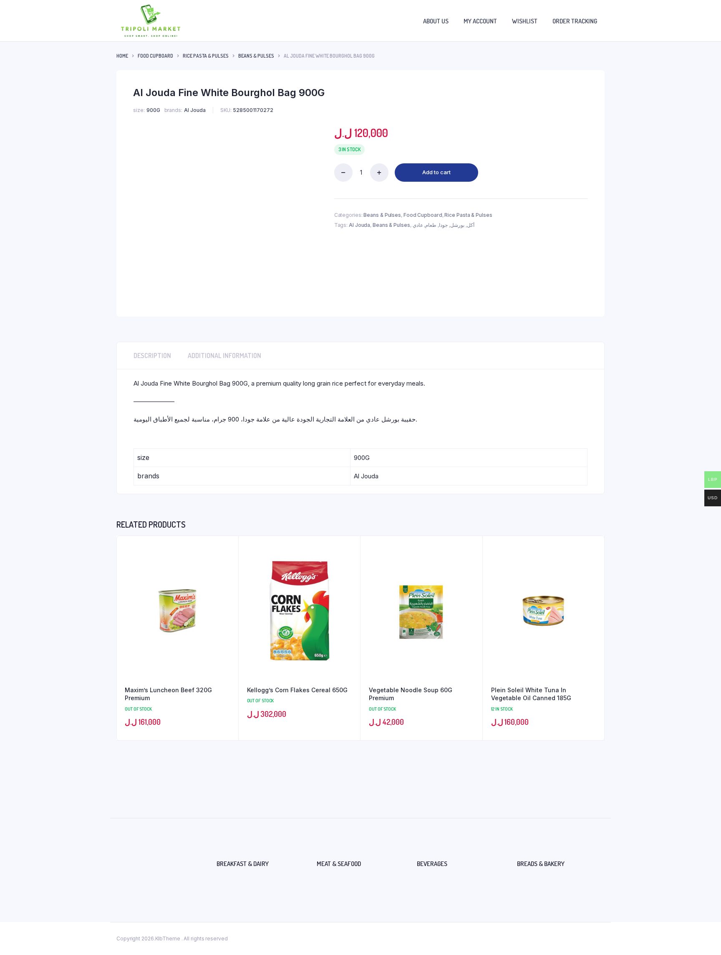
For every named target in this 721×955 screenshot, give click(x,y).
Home (122, 56)
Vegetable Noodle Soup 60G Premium (410, 694)
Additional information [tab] (224, 355)
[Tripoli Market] (150, 20)
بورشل (457, 225)
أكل (470, 225)
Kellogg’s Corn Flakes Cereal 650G (297, 689)
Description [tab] (152, 355)
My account (480, 21)
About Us (436, 21)
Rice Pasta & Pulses (206, 56)
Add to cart (436, 172)
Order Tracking (574, 21)
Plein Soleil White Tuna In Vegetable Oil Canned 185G (531, 694)
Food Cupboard (155, 56)
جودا (443, 225)
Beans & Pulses (256, 56)
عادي (418, 225)
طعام (430, 225)
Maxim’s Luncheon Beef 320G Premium (168, 694)
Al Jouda (359, 225)
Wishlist (524, 21)
